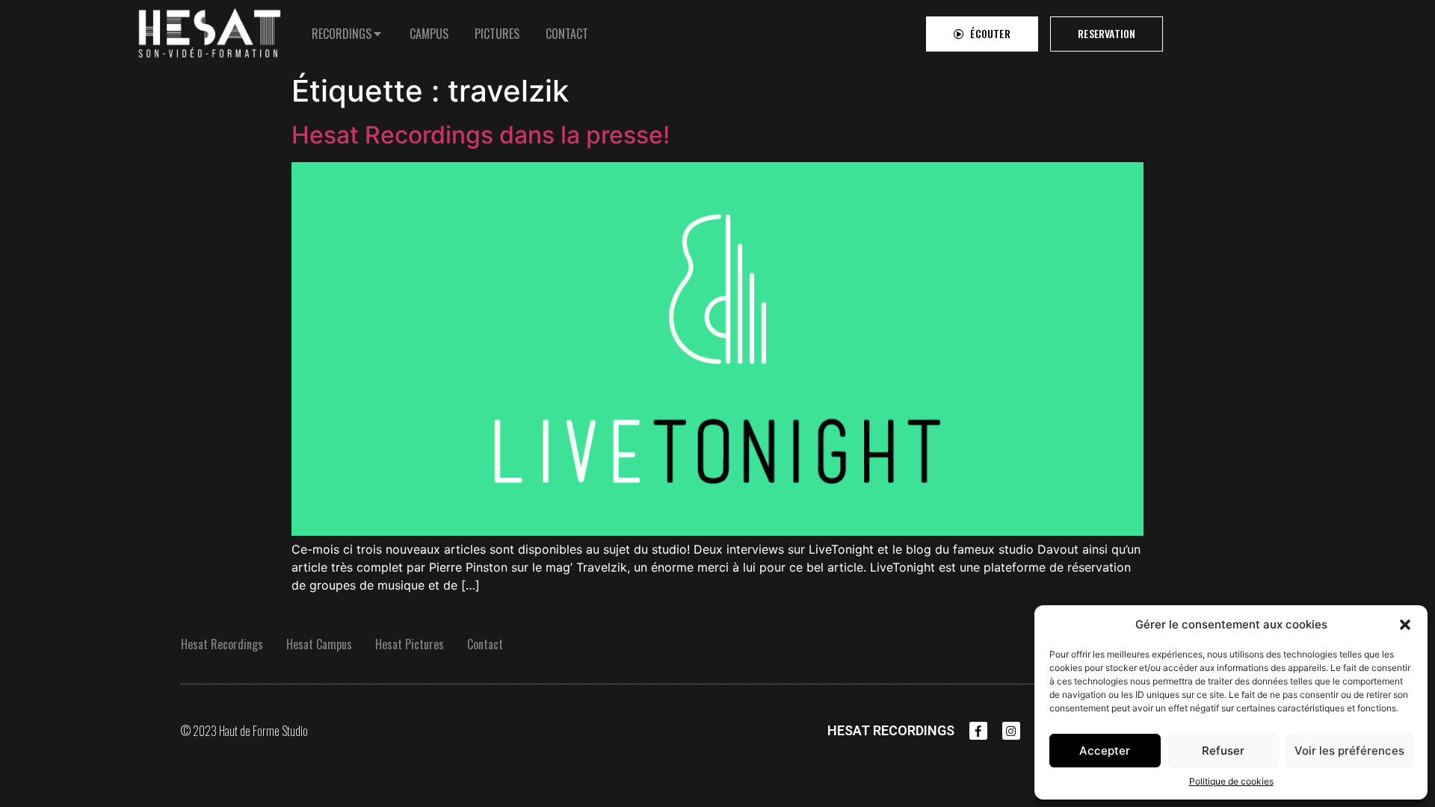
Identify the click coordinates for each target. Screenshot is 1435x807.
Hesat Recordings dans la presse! (480, 134)
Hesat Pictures (409, 644)
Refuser (1223, 750)
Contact (485, 644)
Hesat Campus (319, 644)
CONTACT (567, 34)
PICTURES (497, 34)
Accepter (1104, 750)
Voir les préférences (1349, 750)
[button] (1405, 624)
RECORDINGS (341, 34)
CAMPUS (429, 34)
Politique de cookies (1231, 781)
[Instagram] (1011, 731)
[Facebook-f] (978, 731)
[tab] (347, 34)
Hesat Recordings (222, 644)
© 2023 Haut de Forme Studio (244, 731)
